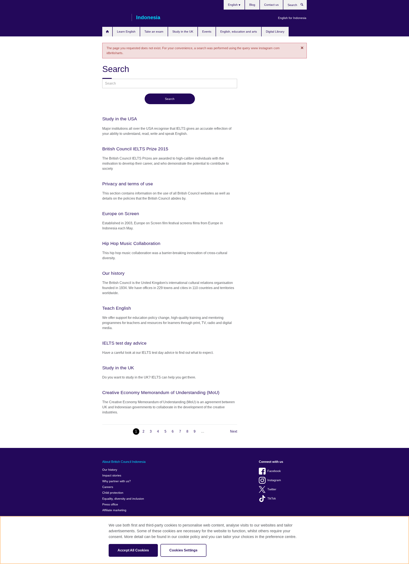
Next (233, 431)
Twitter (271, 489)
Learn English (126, 31)
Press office (110, 504)
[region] (204, 540)
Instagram (274, 480)
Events (206, 31)
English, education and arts (238, 31)
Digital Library (275, 31)
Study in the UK (182, 31)
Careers (107, 487)
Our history (109, 469)
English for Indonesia (292, 18)
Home (107, 31)
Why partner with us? (116, 481)
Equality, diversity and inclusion (123, 498)
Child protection (112, 492)
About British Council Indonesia (123, 461)
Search (304, 5)
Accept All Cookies (133, 550)
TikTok (271, 498)
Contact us (271, 4)
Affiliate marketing (114, 510)
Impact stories (111, 475)
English (233, 4)
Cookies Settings (183, 550)
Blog (252, 4)
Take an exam (153, 31)
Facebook (274, 471)
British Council (114, 17)
